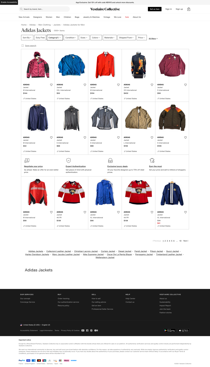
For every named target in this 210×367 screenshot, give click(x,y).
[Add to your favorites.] (51, 84)
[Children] (73, 17)
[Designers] (44, 17)
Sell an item (154, 9)
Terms (57, 330)
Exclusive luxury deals (117, 166)
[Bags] (81, 17)
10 (180, 240)
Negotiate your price (33, 166)
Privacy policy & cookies (70, 330)
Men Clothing (44, 24)
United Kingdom (30, 364)
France (21, 364)
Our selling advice (99, 302)
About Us (137, 17)
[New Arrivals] (31, 17)
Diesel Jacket (124, 251)
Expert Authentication (76, 166)
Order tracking (63, 298)
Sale (127, 17)
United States (41, 364)
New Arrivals (24, 17)
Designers (37, 17)
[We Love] (123, 17)
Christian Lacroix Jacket (86, 251)
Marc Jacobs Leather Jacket (66, 254)
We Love (117, 17)
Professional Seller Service (102, 309)
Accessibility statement (29, 330)
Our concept (25, 298)
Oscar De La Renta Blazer (119, 254)
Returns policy (63, 305)
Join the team (165, 309)
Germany (50, 364)
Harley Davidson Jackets (37, 254)
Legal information (46, 330)
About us (163, 298)
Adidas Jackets (35, 251)
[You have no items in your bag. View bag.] (188, 9)
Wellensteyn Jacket (105, 257)
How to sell (96, 298)
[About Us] (143, 17)
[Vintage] (112, 17)
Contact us (130, 302)
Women (49, 17)
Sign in (168, 9)
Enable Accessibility (9, 2)
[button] (188, 9)
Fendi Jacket (141, 251)
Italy (61, 364)
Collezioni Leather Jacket (58, 251)
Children (67, 17)
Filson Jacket (156, 251)
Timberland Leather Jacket (169, 254)
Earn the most (155, 166)
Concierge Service (27, 302)
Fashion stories (166, 312)
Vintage (106, 17)
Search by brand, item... (33, 9)
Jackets (57, 24)
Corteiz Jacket (108, 251)
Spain (56, 364)
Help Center (130, 298)
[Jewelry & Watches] (101, 17)
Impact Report (165, 305)
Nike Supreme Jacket (93, 254)
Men (58, 17)
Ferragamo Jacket (144, 254)
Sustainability (165, 302)
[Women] (54, 17)
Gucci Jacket (172, 251)
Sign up (179, 9)
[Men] (62, 17)
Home (23, 24)
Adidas (32, 24)
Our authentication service (68, 302)
